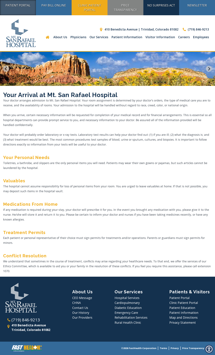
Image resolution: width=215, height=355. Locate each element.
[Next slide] (209, 69)
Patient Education (182, 308)
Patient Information (126, 37)
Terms (163, 348)
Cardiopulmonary (127, 303)
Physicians (78, 37)
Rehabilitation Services (131, 317)
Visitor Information (160, 37)
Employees (201, 37)
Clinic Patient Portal (89, 7)
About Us (60, 37)
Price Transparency (125, 7)
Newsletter (197, 5)
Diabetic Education (128, 308)
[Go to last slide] (6, 69)
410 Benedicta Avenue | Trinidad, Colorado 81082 (141, 29)
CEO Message (82, 298)
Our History (80, 312)
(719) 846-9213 (198, 29)
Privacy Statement (182, 322)
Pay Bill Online (53, 5)
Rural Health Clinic (128, 322)
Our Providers (82, 317)
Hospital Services (127, 298)
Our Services (99, 37)
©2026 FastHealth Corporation (138, 348)
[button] (47, 37)
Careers (184, 37)
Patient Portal (18, 5)
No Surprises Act (161, 5)
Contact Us (80, 308)
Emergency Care (126, 312)
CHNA (76, 303)
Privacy (175, 348)
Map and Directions (183, 317)
